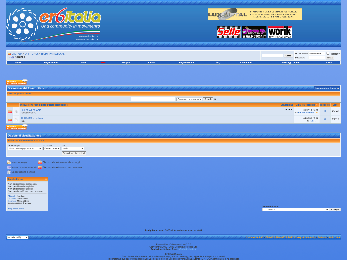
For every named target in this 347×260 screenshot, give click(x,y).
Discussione (26, 105)
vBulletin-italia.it (187, 249)
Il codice (12, 201)
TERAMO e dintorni (32, 118)
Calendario (246, 62)
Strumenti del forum (325, 88)
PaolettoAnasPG (29, 112)
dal (63, 145)
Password (300, 57)
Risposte (325, 105)
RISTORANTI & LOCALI (53, 54)
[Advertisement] (173, 69)
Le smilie (12, 198)
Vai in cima (334, 237)
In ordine (47, 145)
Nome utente (301, 53)
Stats (83, 62)
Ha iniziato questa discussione (51, 105)
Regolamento (51, 62)
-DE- (23, 121)
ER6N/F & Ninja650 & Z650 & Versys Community (290, 237)
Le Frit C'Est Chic (31, 109)
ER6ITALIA (17, 54)
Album (151, 62)
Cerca (329, 62)
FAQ (218, 62)
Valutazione (287, 105)
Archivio (322, 237)
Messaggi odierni (291, 62)
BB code (12, 196)
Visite (336, 105)
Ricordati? (335, 54)
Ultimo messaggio (305, 105)
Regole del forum (16, 208)
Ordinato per (14, 145)
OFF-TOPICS (32, 54)
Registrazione (186, 62)
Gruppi (126, 62)
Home (18, 62)
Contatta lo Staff (254, 237)
